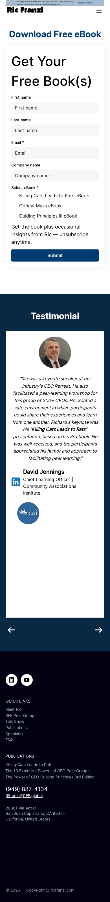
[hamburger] (99, 10)
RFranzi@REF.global (24, 795)
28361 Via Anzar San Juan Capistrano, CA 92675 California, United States (35, 813)
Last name (21, 119)
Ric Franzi (25, 10)
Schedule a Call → (85, 3)
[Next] (98, 630)
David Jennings (43, 471)
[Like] (11, 680)
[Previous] (11, 630)
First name (21, 97)
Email (17, 142)
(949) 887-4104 (27, 789)
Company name (25, 165)
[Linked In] (15, 481)
